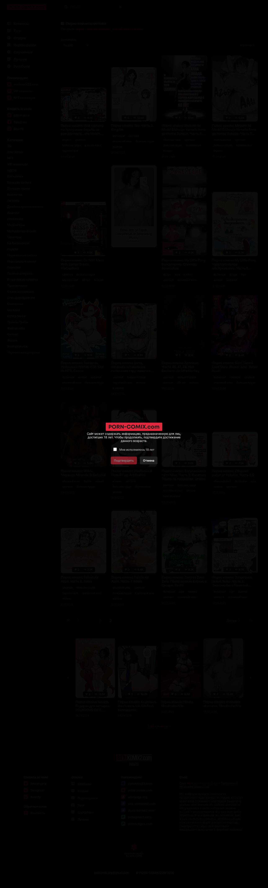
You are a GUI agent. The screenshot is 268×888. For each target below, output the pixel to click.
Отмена (148, 460)
